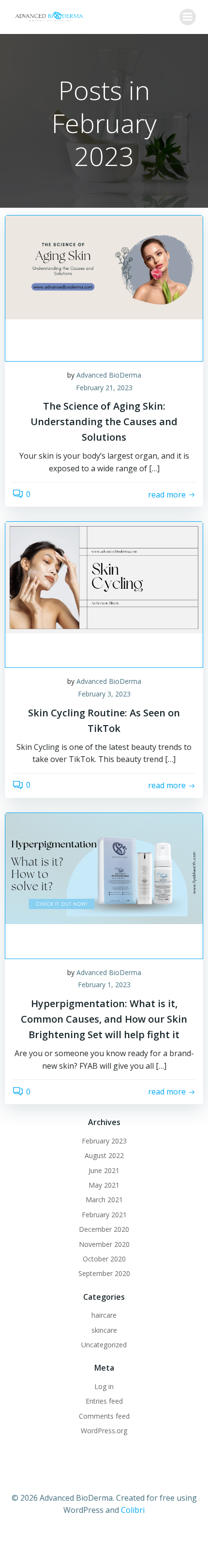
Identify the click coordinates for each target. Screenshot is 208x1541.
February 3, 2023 (104, 693)
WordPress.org (104, 1430)
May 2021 (104, 1185)
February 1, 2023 (104, 984)
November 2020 (104, 1244)
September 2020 (104, 1273)
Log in (104, 1386)
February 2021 (104, 1214)
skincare (104, 1330)
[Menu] (187, 17)
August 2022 (104, 1155)
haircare (104, 1315)
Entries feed (104, 1401)
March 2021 (104, 1199)
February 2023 (104, 1140)
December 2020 (104, 1229)
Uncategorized (104, 1344)
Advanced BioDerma (108, 375)
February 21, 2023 (104, 387)
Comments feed (104, 1416)
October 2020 (104, 1258)
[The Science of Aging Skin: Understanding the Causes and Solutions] (104, 266)
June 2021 (104, 1170)
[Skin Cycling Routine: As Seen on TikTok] (104, 577)
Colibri (133, 1510)
